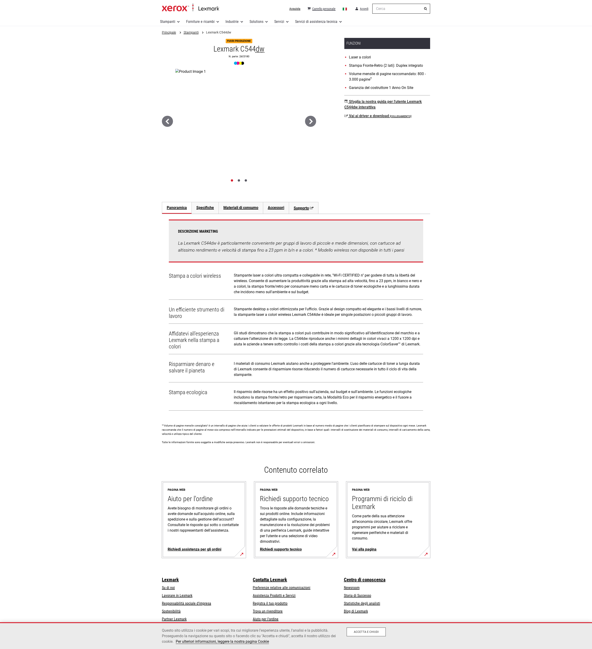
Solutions (256, 21)
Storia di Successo (357, 595)
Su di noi (168, 587)
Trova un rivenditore (268, 611)
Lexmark (170, 579)
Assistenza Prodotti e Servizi (274, 595)
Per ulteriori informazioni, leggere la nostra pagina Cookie (222, 641)
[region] (296, 635)
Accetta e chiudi (366, 632)
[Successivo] (310, 121)
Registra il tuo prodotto (270, 603)
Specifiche (205, 207)
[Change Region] (345, 8)
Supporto (301, 208)
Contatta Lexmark (270, 579)
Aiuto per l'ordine (265, 619)
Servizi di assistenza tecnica (316, 21)
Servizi (279, 21)
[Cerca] (425, 9)
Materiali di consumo (240, 207)
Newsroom (352, 587)
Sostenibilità (171, 611)
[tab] (232, 180)
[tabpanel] (296, 316)
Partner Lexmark (174, 619)
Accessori (276, 207)
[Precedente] (167, 121)
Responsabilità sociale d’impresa (186, 603)
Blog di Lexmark (356, 611)
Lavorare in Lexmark (177, 595)
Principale (190, 8)
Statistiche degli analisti (362, 603)
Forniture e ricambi (200, 21)
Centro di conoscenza (364, 579)
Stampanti (167, 21)
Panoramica (177, 207)
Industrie (232, 21)
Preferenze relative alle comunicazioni (281, 587)
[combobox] (401, 9)
